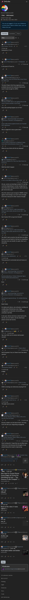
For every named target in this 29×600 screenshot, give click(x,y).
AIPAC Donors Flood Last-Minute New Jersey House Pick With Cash (14, 80)
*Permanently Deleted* (7, 367)
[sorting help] (16, 37)
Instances (3, 587)
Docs (2, 591)
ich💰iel (15, 331)
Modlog (3, 581)
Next (3, 562)
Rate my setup (22, 382)
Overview (4, 33)
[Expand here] (25, 494)
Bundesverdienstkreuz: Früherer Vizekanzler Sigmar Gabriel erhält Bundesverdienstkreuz (14, 277)
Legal (2, 584)
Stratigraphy (22, 61)
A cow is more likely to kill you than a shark (12, 180)
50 (3, 483)
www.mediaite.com (5, 481)
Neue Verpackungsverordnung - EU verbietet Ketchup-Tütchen (14, 299)
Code (2, 594)
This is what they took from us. (9, 400)
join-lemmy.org (5, 597)
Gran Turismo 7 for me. (7, 46)
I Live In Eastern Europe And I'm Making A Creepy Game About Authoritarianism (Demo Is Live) (13, 143)
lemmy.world (4, 493)
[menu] (27, 1)
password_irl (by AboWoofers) (9, 256)
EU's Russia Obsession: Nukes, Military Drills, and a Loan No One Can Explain (14, 417)
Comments (12, 33)
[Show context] (14, 46)
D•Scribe (7, 1)
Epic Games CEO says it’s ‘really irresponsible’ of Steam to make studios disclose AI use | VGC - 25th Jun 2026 (14, 211)
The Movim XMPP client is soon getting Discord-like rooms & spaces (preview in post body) (14, 102)
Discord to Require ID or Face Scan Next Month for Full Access (14, 162)
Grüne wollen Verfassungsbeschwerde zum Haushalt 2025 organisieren (14, 124)
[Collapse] (3, 42)
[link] (17, 46)
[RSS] (18, 37)
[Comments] (25, 460)
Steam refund (22, 348)
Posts (18, 33)
